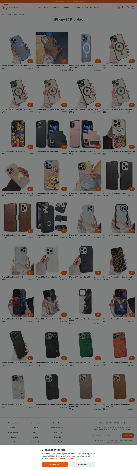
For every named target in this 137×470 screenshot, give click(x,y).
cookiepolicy (52, 458)
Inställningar (82, 464)
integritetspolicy (66, 458)
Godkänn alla (54, 464)
